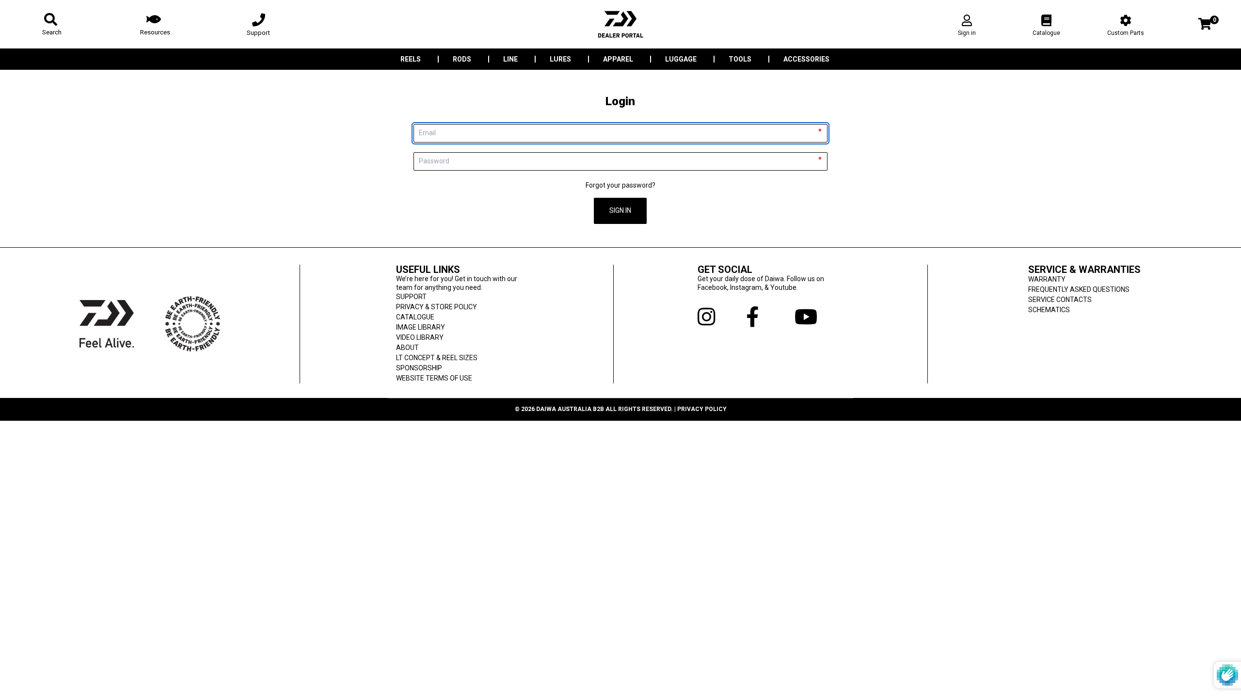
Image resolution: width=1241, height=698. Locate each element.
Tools (740, 59)
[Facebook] (770, 317)
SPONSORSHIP (419, 368)
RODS (462, 59)
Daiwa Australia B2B (570, 409)
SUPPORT (411, 297)
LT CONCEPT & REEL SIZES (436, 358)
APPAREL (618, 59)
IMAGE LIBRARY (420, 327)
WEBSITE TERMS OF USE (434, 378)
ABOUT (407, 347)
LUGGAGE (681, 59)
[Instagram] (722, 317)
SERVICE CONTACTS (1060, 299)
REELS (410, 59)
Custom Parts (1125, 33)
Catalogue (1046, 33)
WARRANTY (1047, 279)
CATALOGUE (415, 317)
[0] (1204, 25)
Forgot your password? (620, 185)
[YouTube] (819, 317)
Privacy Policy (702, 409)
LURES (560, 59)
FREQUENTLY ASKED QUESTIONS (1079, 289)
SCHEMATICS (1049, 310)
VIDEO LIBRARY (420, 337)
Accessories (806, 59)
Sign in (967, 33)
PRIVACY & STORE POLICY (436, 307)
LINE (510, 59)
